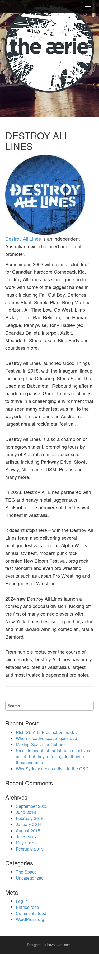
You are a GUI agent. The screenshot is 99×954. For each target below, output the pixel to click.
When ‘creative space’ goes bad (46, 738)
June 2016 (26, 812)
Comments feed (31, 913)
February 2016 (30, 818)
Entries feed (27, 907)
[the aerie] (49, 48)
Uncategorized (30, 878)
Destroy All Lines (23, 238)
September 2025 (32, 806)
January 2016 (29, 824)
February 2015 (30, 849)
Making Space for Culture (40, 744)
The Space (26, 871)
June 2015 (26, 836)
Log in (22, 901)
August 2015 (28, 830)
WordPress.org (30, 919)
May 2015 (25, 842)
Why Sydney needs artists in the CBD (52, 768)
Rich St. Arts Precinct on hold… (46, 732)
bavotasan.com (59, 944)
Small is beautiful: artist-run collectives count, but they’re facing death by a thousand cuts (53, 756)
